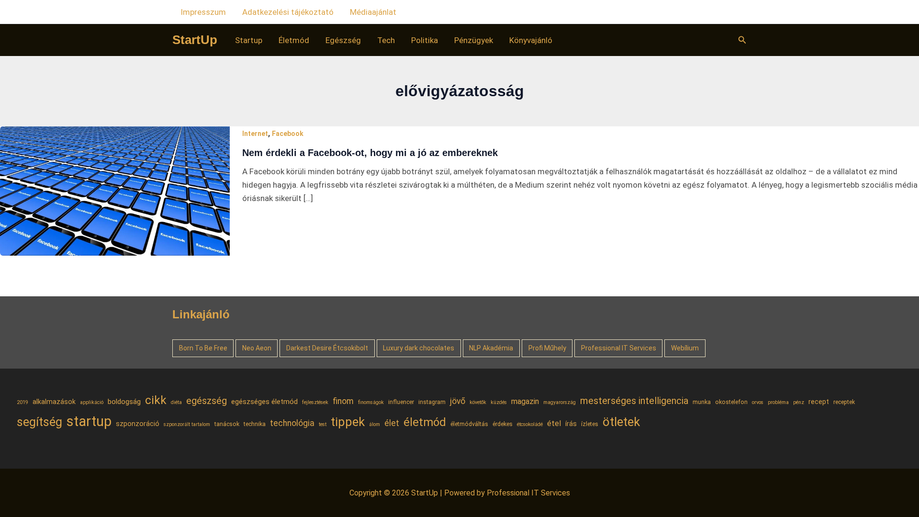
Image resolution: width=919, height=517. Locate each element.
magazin (525, 401)
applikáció (91, 402)
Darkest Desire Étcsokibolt (327, 348)
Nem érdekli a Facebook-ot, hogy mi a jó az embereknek (370, 152)
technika (255, 423)
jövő (457, 401)
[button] (742, 40)
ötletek (621, 422)
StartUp (194, 40)
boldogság (124, 401)
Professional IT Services (618, 348)
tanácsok (226, 423)
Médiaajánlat (373, 12)
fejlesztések (315, 402)
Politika (424, 40)
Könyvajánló (530, 40)
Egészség (343, 40)
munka (702, 401)
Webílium (685, 348)
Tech (386, 40)
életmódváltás (469, 423)
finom (343, 401)
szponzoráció (137, 423)
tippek (348, 422)
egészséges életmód (264, 401)
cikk (156, 400)
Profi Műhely (547, 348)
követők (478, 402)
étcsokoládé (530, 424)
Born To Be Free (203, 348)
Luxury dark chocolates (418, 348)
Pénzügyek (473, 40)
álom (374, 424)
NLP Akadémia (491, 348)
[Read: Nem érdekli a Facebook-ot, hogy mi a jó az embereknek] (115, 190)
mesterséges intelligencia (634, 400)
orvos (757, 402)
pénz (798, 402)
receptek (844, 401)
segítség (39, 422)
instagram (432, 401)
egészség (206, 400)
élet (391, 423)
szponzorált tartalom (187, 424)
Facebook (287, 133)
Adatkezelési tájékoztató (288, 12)
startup (89, 421)
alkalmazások (54, 401)
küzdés (499, 402)
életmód (424, 422)
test (322, 424)
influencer (401, 401)
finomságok (371, 402)
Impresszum (203, 12)
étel (554, 423)
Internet (255, 133)
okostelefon (731, 401)
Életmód (294, 40)
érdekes (503, 423)
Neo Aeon (256, 348)
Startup (248, 40)
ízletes (589, 423)
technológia (292, 423)
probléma (778, 402)
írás (571, 423)
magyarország (559, 402)
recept (818, 401)
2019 (22, 402)
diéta (176, 402)
